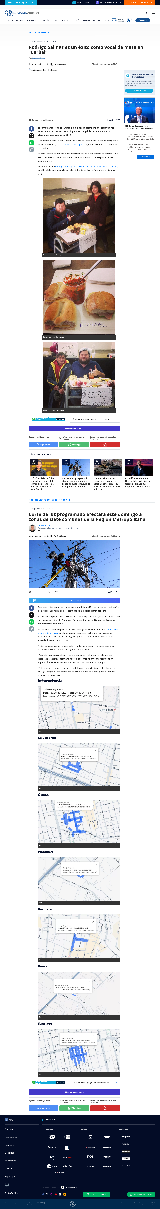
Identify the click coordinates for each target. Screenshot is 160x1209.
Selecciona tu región (17, 2)
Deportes (55, 20)
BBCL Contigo (103, 20)
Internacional (32, 20)
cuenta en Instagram (74, 144)
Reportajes (10, 1176)
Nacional (19, 20)
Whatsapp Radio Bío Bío (143, 1194)
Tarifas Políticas (11, 1193)
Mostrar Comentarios (74, 429)
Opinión (77, 20)
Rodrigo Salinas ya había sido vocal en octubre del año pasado (86, 166)
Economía (45, 20)
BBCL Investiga (89, 20)
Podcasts (9, 20)
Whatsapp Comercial (98, 1194)
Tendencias (66, 20)
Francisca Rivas (38, 58)
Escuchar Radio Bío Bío (140, 2)
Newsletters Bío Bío (84, 2)
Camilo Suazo (44, 525)
